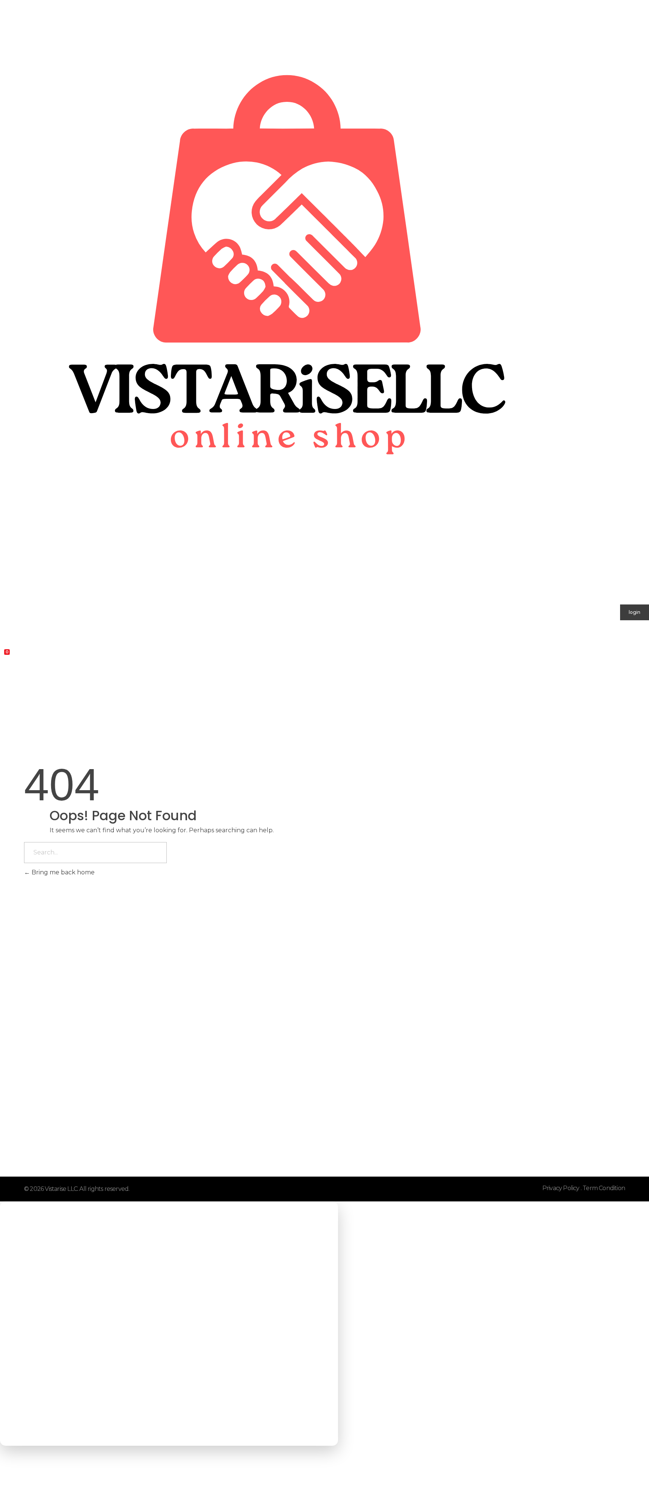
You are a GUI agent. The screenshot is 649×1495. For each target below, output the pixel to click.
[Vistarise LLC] (281, 295)
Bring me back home (62, 872)
